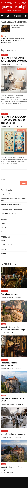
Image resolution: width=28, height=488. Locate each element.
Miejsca (3, 223)
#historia (4, 42)
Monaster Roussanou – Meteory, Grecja (11, 209)
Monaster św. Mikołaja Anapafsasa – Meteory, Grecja (13, 328)
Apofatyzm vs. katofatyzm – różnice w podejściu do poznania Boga (13, 119)
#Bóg (9, 42)
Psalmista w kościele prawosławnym (17, 26)
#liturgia (11, 38)
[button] (25, 21)
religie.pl (3, 240)
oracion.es (3, 249)
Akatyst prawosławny (7, 194)
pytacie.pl (3, 253)
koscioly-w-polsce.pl (6, 245)
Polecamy (3, 227)
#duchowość (17, 40)
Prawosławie (4, 54)
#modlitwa (4, 38)
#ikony (10, 40)
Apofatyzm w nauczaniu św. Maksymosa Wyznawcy (14, 59)
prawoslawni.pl (14, 6)
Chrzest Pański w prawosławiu (9, 213)
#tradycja (4, 40)
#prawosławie (19, 38)
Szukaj (3, 179)
